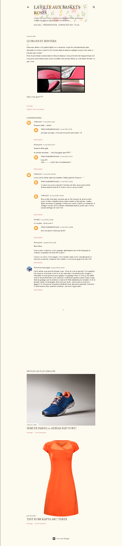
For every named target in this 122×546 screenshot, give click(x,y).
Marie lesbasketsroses (50, 129)
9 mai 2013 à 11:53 (66, 129)
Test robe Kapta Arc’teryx (47, 519)
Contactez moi (65, 25)
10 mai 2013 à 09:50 (57, 195)
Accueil (38, 25)
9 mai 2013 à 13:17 (49, 145)
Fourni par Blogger (62, 538)
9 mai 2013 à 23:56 (47, 220)
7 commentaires (40, 432)
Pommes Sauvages (42, 268)
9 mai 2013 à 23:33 (49, 174)
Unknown (38, 122)
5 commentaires (40, 523)
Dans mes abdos (38, 109)
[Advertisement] (61, 347)
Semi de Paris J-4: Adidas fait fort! (51, 428)
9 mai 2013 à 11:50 (49, 122)
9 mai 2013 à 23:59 (66, 181)
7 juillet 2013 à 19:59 (49, 243)
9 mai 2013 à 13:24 (66, 156)
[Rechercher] (93, 6)
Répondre (38, 140)
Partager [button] (30, 106)
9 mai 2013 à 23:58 (66, 227)
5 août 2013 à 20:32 (58, 268)
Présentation (50, 25)
